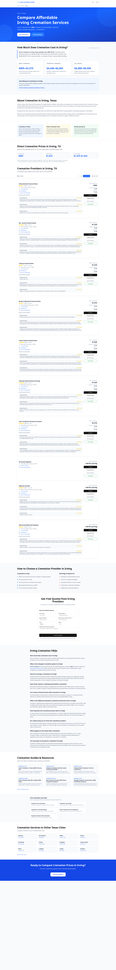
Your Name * (42, 613)
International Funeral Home (37, 668)
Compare (91, 204)
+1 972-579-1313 (24, 386)
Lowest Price (86, 176)
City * (40, 622)
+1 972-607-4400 (24, 427)
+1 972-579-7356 (24, 269)
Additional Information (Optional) (46, 626)
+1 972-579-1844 (24, 530)
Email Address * (62, 613)
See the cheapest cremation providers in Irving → (32, 87)
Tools (93, 2)
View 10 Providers (23, 34)
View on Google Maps (25, 192)
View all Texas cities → (22, 854)
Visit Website (23, 191)
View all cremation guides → (23, 789)
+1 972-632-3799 (24, 491)
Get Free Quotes (37, 34)
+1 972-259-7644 (24, 346)
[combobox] (64, 619)
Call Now (90, 195)
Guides (97, 2)
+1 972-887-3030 (24, 189)
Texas (22, 5)
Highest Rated (95, 176)
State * (60, 622)
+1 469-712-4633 (24, 465)
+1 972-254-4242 (24, 306)
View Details (91, 201)
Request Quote (90, 198)
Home (18, 5)
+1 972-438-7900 (24, 228)
